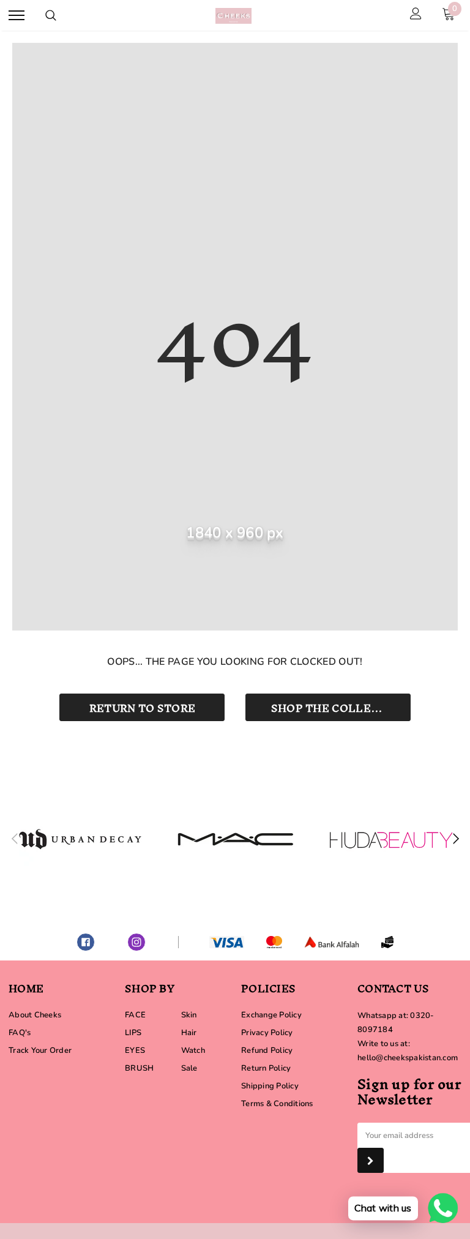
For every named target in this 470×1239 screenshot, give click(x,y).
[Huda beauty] (391, 839)
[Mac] (235, 839)
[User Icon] (416, 15)
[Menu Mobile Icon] (16, 15)
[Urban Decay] (80, 839)
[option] (80, 839)
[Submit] (370, 1160)
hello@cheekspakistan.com (407, 1057)
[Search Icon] (50, 15)
